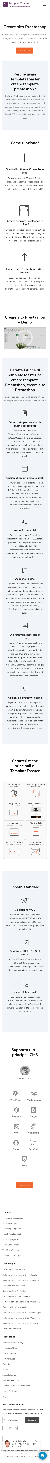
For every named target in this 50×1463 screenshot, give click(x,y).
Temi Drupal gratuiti (10, 1239)
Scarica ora (25, 50)
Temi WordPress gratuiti (12, 1218)
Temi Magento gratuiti (11, 1228)
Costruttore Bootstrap (11, 1328)
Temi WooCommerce (11, 1245)
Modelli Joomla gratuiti (11, 1234)
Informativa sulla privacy (12, 1342)
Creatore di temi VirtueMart (14, 1307)
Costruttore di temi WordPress (15, 1269)
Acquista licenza (9, 1375)
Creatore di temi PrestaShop (14, 1291)
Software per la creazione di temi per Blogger (21, 1312)
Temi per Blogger (9, 1223)
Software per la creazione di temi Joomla (19, 1275)
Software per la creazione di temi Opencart (20, 1323)
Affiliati (5, 1369)
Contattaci (6, 1364)
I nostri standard (9, 1353)
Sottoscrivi (32, 1420)
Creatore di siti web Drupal (13, 1285)
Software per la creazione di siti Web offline (21, 1318)
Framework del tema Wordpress (16, 1385)
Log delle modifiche (10, 1380)
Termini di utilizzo (9, 1348)
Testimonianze (8, 1359)
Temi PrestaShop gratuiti (12, 1255)
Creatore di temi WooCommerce (16, 1296)
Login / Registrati (9, 1391)
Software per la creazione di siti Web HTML (21, 1302)
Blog (4, 1396)
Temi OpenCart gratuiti (12, 1250)
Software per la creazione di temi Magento (20, 1280)
